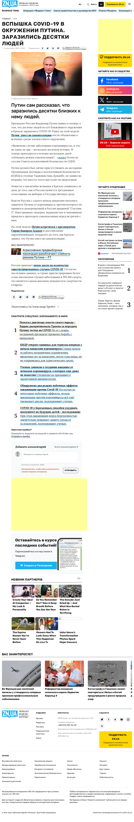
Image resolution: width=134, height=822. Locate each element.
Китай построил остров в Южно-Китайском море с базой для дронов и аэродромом (110, 244)
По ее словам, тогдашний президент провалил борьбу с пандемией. (48, 330)
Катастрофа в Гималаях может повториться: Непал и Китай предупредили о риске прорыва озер (110, 229)
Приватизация (8, 777)
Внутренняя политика (12, 761)
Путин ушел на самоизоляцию (31, 135)
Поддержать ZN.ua (115, 4)
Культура (71, 777)
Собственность (106, 777)
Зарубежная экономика (45, 765)
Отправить (70, 470)
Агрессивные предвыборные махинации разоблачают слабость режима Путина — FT (46, 253)
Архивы (39, 718)
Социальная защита (43, 761)
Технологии (72, 765)
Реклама (40, 727)
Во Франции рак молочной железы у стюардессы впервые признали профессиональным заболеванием (109, 199)
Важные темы (10, 11)
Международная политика (14, 765)
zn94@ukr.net (91, 729)
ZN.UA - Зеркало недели (115, 142)
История (103, 765)
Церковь (70, 773)
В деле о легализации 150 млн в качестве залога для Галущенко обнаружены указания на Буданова (111, 270)
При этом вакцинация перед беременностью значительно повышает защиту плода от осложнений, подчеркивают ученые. (50, 415)
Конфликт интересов (44, 769)
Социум (103, 761)
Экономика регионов (11, 781)
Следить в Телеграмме (38, 565)
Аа (101, 4)
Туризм (103, 773)
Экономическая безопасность (48, 773)
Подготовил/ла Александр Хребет (33, 306)
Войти (94, 4)
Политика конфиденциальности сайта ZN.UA (112, 813)
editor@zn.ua (63, 736)
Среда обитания (74, 769)
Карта (38, 738)
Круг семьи (105, 769)
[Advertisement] (49, 504)
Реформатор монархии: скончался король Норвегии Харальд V (110, 214)
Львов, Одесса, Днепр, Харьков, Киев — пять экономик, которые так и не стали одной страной (110, 304)
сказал (62, 157)
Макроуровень (8, 769)
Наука (69, 761)
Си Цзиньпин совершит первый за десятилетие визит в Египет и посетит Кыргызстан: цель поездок (111, 288)
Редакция (40, 722)
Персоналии (40, 777)
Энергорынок (8, 773)
